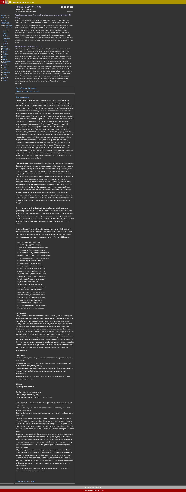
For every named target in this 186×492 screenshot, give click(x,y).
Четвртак (5, 32)
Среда (5, 41)
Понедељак (6, 38)
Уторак (5, 40)
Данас (3, 20)
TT (71, 7)
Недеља (5, 37)
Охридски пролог (23, 97)
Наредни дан (5, 22)
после (10, 25)
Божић (3, 15)
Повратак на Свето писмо (25, 481)
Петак (4, 33)
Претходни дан (5, 24)
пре (7, 25)
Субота (5, 35)
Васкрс (3, 17)
